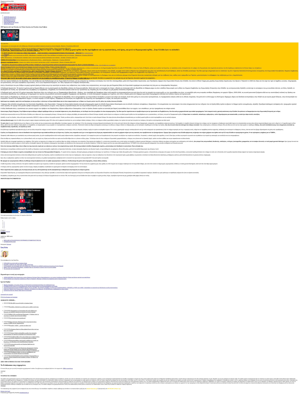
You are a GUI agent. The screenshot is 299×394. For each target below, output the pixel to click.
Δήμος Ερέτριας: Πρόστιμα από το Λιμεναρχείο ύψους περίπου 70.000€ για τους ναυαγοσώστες (20, 322)
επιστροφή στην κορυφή (7, 294)
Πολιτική (9, 244)
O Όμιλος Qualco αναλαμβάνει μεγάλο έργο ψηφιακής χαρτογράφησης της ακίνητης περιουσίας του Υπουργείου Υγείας (20, 333)
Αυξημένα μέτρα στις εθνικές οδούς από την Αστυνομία (18, 290)
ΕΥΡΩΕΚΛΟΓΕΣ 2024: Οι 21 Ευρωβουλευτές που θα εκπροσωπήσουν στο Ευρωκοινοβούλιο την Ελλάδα (30, 286)
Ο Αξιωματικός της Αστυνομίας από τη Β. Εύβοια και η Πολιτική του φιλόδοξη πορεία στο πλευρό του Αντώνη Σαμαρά (33, 266)
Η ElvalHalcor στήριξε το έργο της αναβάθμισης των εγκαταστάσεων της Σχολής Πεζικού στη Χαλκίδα (20, 352)
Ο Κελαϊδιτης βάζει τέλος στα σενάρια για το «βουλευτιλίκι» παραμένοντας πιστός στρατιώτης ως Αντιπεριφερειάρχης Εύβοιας (22, 337)
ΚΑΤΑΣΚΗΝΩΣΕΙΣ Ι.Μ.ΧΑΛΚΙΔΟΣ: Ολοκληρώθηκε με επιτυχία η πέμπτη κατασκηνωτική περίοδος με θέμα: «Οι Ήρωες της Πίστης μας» (21, 357)
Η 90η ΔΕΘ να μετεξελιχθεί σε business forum (15, 263)
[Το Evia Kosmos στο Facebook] (149, 297)
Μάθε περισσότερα (68, 368)
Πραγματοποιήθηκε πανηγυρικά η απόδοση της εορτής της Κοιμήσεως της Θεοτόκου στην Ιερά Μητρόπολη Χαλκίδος (21, 341)
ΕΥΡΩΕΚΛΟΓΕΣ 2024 (10, 241)
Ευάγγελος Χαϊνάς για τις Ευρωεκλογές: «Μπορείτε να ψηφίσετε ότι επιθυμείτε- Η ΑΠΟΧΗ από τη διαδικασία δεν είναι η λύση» (36, 289)
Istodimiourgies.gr (24, 392)
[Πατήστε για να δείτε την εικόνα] (58, 65)
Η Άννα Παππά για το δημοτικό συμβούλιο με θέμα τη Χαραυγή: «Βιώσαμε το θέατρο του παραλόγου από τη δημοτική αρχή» (35, 278)
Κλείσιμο (3, 385)
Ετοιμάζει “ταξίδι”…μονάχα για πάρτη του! (20, 325)
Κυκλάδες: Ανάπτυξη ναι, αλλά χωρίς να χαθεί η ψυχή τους (18, 264)
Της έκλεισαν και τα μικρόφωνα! (12, 268)
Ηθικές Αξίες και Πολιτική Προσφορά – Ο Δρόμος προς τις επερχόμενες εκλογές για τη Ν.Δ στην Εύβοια (30, 267)
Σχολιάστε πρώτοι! (5, 231)
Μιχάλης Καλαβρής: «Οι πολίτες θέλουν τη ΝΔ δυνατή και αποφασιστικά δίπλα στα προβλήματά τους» (29, 285)
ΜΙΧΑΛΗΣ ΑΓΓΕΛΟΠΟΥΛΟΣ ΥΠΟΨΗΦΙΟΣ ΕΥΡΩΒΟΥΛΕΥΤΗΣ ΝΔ (22, 240)
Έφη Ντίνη (13, 59)
